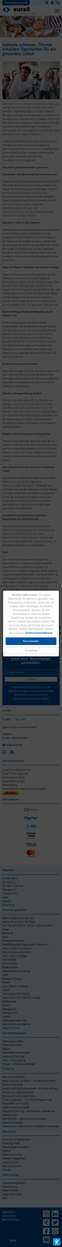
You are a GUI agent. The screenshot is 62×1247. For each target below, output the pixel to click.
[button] (31, 650)
